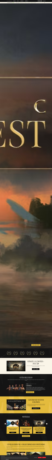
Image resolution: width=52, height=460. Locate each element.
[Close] (34, 223)
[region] (26, 457)
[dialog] (26, 230)
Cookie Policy (7, 459)
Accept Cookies (39, 457)
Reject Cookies (44, 457)
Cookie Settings (35, 457)
